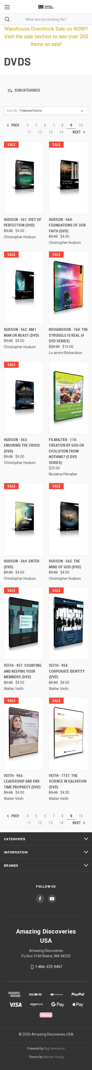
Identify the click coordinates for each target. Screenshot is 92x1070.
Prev (14, 125)
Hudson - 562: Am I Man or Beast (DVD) (21, 332)
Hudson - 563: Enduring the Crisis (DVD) (22, 445)
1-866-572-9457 (48, 966)
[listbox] (52, 111)
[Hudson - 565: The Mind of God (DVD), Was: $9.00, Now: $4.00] (68, 519)
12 (40, 132)
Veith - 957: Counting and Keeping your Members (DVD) (22, 671)
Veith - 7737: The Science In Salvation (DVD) (67, 781)
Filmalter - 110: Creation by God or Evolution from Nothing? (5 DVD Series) (66, 451)
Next (77, 132)
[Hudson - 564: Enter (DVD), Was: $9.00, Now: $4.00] (23, 519)
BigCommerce (54, 1048)
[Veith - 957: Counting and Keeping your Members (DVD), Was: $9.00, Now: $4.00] (23, 623)
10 (81, 125)
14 (61, 132)
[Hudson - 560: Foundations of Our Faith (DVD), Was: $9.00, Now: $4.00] (68, 177)
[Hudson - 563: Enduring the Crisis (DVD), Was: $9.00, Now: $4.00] (23, 397)
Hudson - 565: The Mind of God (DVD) (65, 564)
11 (29, 132)
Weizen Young (53, 1057)
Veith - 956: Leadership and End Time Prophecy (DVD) (22, 781)
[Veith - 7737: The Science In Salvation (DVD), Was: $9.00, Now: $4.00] (68, 733)
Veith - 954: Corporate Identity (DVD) (67, 671)
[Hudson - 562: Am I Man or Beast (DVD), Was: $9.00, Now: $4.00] (23, 287)
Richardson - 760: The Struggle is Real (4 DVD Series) (68, 335)
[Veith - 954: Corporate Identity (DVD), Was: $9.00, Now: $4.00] (68, 623)
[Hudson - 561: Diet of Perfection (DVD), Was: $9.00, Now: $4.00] (23, 177)
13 (51, 132)
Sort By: (12, 110)
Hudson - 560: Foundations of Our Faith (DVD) (67, 225)
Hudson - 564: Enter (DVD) (21, 564)
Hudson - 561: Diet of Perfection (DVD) (22, 222)
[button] (46, 90)
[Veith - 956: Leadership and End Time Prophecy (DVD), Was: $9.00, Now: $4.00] (23, 733)
